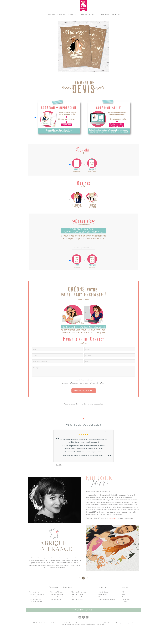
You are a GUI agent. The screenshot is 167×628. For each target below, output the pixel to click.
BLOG (124, 592)
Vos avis (124, 597)
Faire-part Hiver (34, 592)
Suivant (111, 432)
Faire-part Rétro (55, 599)
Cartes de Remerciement (106, 599)
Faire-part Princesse (56, 592)
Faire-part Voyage (35, 599)
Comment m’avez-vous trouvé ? (83, 380)
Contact (124, 602)
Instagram (75, 383)
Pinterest (85, 383)
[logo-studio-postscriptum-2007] (83, 5)
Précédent (106, 432)
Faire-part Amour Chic (57, 597)
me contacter (113, 518)
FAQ (123, 594)
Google (65, 383)
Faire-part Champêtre (36, 594)
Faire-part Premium (35, 602)
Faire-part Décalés (77, 599)
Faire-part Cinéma (77, 594)
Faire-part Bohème (35, 597)
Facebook (94, 383)
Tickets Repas (103, 592)
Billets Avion (102, 594)
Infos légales (126, 599)
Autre (103, 383)
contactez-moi (83, 610)
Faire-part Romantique (78, 592)
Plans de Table (103, 597)
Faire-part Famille (76, 597)
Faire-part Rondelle (56, 594)
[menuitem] (55, 14)
